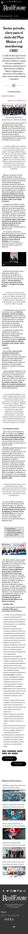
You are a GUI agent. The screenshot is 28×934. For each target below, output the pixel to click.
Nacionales (19, 751)
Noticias (4, 751)
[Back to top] (13, 927)
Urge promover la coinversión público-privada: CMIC (15, 533)
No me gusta (21, 100)
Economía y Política (11, 751)
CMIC (9, 753)
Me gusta (12, 100)
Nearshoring (14, 753)
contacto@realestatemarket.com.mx (14, 905)
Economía (4, 753)
